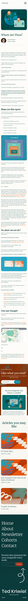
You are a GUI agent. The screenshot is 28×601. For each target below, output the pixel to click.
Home (7, 523)
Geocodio (6, 297)
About (7, 528)
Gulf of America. (21, 196)
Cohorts (9, 540)
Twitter (3, 597)
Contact (9, 545)
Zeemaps (6, 301)
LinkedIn (24, 597)
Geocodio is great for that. (18, 242)
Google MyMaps (7, 293)
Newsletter (12, 534)
